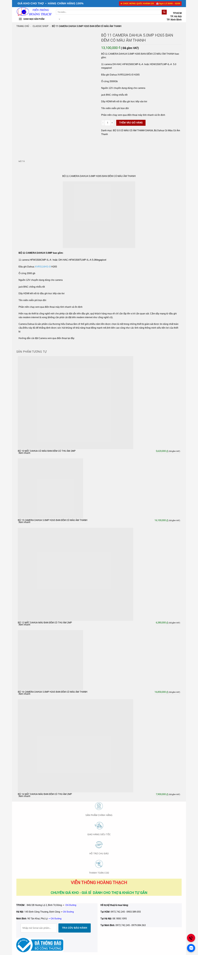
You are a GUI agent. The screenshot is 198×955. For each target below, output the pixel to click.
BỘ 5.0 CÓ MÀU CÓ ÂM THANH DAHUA (133, 130)
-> (67, 911)
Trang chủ (22, 26)
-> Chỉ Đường (54, 918)
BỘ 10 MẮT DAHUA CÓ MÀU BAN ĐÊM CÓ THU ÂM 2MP (47, 451)
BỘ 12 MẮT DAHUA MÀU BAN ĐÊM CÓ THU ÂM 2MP (45, 622)
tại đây (71, 338)
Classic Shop (40, 26)
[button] (39, 19)
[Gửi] (164, 12)
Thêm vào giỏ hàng (131, 122)
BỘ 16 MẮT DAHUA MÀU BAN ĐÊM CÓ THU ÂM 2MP (45, 794)
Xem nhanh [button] (24, 453)
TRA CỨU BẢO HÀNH (74, 928)
